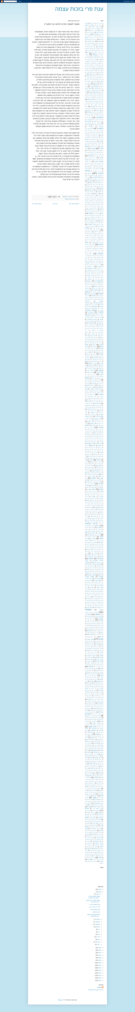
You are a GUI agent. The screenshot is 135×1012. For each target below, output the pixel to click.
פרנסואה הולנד (90, 724)
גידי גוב (101, 217)
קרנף (92, 761)
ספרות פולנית (90, 661)
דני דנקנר (91, 255)
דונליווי (93, 244)
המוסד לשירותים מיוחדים (92, 299)
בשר (102, 190)
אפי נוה (94, 125)
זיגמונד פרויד (89, 343)
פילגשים (101, 708)
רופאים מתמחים (99, 775)
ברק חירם (94, 188)
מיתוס (101, 556)
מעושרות (99, 573)
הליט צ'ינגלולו (100, 295)
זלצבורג (101, 352)
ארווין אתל (93, 130)
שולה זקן (96, 799)
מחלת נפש (92, 538)
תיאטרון (101, 846)
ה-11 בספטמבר (90, 266)
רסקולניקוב (93, 786)
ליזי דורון (97, 511)
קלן (101, 757)
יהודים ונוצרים (94, 425)
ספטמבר (97, 924)
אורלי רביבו (96, 66)
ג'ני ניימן (91, 202)
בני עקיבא (99, 168)
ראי (102, 763)
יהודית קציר (92, 429)
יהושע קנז (97, 431)
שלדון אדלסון (100, 814)
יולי (99, 929)
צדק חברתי (93, 736)
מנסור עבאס (94, 571)
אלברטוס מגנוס (98, 90)
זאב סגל (87, 339)
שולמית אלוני (89, 799)
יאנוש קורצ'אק (90, 405)
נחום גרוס (101, 623)
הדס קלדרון (89, 277)
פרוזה (101, 721)
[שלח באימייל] (56, 197)
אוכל (90, 52)
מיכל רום (101, 549)
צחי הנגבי (99, 737)
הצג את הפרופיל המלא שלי (95, 990)
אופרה (100, 57)
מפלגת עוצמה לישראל (92, 582)
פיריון (91, 710)
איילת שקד (90, 76)
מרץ (98, 939)
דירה (86, 248)
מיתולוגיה (89, 555)
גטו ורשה (101, 215)
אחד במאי (99, 70)
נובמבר (98, 919)
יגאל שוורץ (99, 409)
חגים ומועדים (97, 357)
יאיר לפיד (87, 401)
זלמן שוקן (96, 350)
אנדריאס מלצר (99, 115)
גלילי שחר (89, 220)
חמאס (87, 378)
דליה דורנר (91, 250)
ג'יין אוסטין (87, 200)
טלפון (96, 398)
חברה (101, 354)
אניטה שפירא (88, 117)
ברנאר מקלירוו (100, 186)
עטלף (95, 675)
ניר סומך (96, 630)
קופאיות (101, 752)
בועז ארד (87, 152)
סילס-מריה (99, 648)
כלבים (101, 489)
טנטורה (91, 398)
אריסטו (96, 137)
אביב (86, 23)
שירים (87, 808)
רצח (100, 790)
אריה (91, 134)
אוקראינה (101, 59)
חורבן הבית (95, 366)
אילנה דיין (87, 77)
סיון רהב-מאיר (95, 646)
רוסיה (100, 774)
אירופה (91, 85)
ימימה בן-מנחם (98, 461)
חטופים (101, 370)
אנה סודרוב (90, 115)
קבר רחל (96, 745)
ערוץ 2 (96, 695)
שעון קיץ (88, 825)
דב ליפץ (101, 233)
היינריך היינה (98, 286)
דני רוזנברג (92, 257)
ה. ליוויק (101, 268)
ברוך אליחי (99, 179)
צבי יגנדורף (89, 734)
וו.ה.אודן (94, 325)
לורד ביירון (91, 505)
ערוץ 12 (88, 694)
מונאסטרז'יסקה (92, 531)
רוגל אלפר (92, 768)
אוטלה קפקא (98, 52)
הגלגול (101, 277)
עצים (95, 692)
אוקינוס (94, 57)
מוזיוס (92, 529)
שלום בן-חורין (92, 814)
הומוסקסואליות (99, 281)
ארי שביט (95, 132)
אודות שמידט (92, 46)
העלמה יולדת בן (99, 315)
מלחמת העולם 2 (89, 562)
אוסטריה (95, 56)
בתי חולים (90, 190)
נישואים (90, 631)
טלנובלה (101, 398)
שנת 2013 (94, 825)
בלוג (98, 165)
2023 (99, 950)
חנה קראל (87, 380)
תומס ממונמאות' (89, 839)
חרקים (88, 385)
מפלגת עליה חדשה (99, 584)
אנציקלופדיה (89, 119)
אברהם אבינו (100, 32)
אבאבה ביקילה (100, 23)
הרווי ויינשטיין (93, 317)
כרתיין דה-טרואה (99, 493)
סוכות (97, 643)
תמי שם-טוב (87, 852)
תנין (86, 856)
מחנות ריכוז (89, 544)
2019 (99, 960)
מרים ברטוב (89, 602)
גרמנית (97, 230)
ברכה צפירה (95, 184)
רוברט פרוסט (100, 768)
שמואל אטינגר (97, 819)
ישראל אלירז (90, 483)
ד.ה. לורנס (96, 232)
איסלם (101, 83)
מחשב (102, 545)
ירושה (101, 478)
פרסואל (101, 728)
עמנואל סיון (91, 686)
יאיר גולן (94, 401)
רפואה (86, 786)
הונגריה (101, 283)
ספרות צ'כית (100, 663)
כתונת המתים (90, 493)
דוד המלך (96, 239)
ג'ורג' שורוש (89, 199)
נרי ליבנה (92, 636)
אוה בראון (95, 48)
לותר (86, 505)
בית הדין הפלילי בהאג (94, 159)
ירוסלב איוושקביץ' (91, 476)
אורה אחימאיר (93, 59)
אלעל (89, 104)
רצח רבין (100, 794)
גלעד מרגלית (92, 224)
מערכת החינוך (91, 575)
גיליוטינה (99, 219)
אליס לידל (97, 99)
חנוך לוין (93, 381)
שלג (94, 812)
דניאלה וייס (89, 261)
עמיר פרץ (93, 684)
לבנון (88, 500)
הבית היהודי (90, 272)
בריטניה (90, 181)
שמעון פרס (95, 823)
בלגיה (102, 165)
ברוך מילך (92, 179)
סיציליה (86, 648)
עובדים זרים (92, 672)
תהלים (88, 836)
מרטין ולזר (89, 596)
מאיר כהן (101, 516)
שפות (102, 826)
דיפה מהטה (97, 248)
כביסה (98, 487)
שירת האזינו (87, 810)
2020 (99, 957)
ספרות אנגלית (90, 657)
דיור (93, 246)
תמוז (98, 852)
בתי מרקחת (92, 191)
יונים (88, 447)
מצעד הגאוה (100, 587)
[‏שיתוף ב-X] (52, 197)
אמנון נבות (96, 112)
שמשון (88, 823)
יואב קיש (96, 433)
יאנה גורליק (97, 405)
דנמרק (102, 262)
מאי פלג (96, 514)
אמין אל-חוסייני (88, 108)
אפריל (98, 937)
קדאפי (86, 745)
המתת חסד (89, 306)
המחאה (101, 301)
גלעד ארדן (100, 224)
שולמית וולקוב (100, 801)
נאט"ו (93, 618)
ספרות (101, 655)
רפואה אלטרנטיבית (96, 788)
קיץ (102, 756)
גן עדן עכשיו (92, 226)
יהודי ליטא (89, 420)
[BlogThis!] (54, 197)
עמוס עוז (89, 683)
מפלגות (101, 576)
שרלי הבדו (93, 832)
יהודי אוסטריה (94, 412)
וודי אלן (88, 325)
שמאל (86, 817)
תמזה (93, 852)
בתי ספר (96, 193)
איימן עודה (93, 77)
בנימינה (89, 173)
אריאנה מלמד (98, 134)
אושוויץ (101, 68)
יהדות (101, 411)
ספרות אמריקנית (99, 657)
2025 (99, 892)
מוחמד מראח (100, 531)
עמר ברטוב (93, 688)
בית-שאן (89, 163)
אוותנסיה (95, 50)
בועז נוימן (99, 154)
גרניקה (91, 230)
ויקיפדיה (101, 335)
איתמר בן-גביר (95, 86)
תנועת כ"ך (96, 856)
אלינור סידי (91, 97)
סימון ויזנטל (92, 648)
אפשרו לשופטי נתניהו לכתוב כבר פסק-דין (94, 897)
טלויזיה (101, 394)
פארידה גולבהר (94, 697)
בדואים (101, 152)
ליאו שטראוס (89, 507)
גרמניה (87, 228)
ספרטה (101, 664)
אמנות (90, 112)
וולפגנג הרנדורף (90, 328)
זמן (97, 352)
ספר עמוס (94, 654)
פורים (88, 703)
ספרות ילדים (100, 659)
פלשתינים (88, 714)
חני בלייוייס (100, 383)
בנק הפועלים (92, 175)
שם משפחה (92, 817)
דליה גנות (99, 250)
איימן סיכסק (100, 77)
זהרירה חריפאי (98, 343)
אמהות (93, 106)
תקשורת (90, 859)
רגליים (97, 765)
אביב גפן (99, 25)
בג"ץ (88, 150)
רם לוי (102, 785)
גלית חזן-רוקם (95, 222)
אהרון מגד (101, 43)
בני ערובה (93, 168)
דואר (86, 233)
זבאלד (100, 341)
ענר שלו (94, 690)
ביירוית (94, 157)
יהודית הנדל (100, 429)
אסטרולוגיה (100, 121)
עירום (92, 677)
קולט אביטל (96, 748)
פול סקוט (95, 699)
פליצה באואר (98, 714)
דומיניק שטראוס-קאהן (97, 243)
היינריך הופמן (88, 284)
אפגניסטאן (101, 124)
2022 (99, 952)
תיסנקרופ (89, 848)
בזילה (97, 156)
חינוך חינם (94, 378)
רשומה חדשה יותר (74, 203)
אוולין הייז (101, 50)
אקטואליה (100, 128)
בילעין (88, 157)
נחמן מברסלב (94, 623)
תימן (88, 846)
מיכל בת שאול (96, 547)
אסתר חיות (97, 123)
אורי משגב (96, 63)
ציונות (92, 737)
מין (87, 549)
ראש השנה (92, 763)
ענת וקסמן (87, 690)
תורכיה (88, 841)
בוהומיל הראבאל (94, 152)
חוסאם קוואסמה (93, 361)
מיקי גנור (101, 551)
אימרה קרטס (90, 79)
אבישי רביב (94, 30)
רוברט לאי (89, 766)
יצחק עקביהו (92, 472)
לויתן (97, 505)
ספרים (96, 664)
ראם (99, 763)
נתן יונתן (97, 641)
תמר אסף (99, 854)
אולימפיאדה (100, 54)
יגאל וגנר (101, 407)
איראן (95, 83)
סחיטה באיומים (90, 644)
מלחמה (90, 559)
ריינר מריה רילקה (95, 781)
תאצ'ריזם (87, 834)
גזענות (90, 213)
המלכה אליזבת (93, 304)
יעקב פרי (91, 465)
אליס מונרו (90, 99)
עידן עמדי (89, 675)
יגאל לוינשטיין (94, 407)
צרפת (96, 743)
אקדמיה (91, 126)
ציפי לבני (89, 739)
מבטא (98, 520)
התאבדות (99, 323)
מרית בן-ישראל (90, 604)
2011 (99, 980)
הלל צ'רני (87, 295)
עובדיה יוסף (99, 672)
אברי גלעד (101, 34)
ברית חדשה (92, 182)
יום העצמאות (90, 443)
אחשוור (88, 72)
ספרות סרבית (90, 659)
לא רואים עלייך (93, 494)
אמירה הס (91, 110)
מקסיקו (91, 589)
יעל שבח (87, 463)
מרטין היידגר (96, 596)
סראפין (91, 664)
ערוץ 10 (94, 694)
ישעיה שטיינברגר (96, 482)
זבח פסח (95, 341)
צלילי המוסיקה (100, 741)
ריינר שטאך (87, 781)
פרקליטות (94, 728)
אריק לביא (101, 139)
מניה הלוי (101, 571)
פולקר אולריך (100, 701)
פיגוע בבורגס (92, 704)
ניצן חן (95, 629)
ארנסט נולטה (95, 146)
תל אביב (92, 850)
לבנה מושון (93, 500)
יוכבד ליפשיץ (92, 438)
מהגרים (99, 527)
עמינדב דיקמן (100, 684)
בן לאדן (101, 166)
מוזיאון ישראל (98, 529)
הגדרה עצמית (90, 275)
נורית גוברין (89, 621)
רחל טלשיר (92, 779)
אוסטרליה (87, 56)
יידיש (89, 456)
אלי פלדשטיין (91, 94)
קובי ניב (88, 746)
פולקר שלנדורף (90, 701)
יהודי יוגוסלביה (97, 420)
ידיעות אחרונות (90, 409)
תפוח (88, 857)
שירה (89, 806)
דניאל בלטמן (93, 259)
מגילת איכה (100, 522)
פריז (97, 724)
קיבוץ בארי (95, 754)
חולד (100, 361)
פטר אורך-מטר (100, 704)
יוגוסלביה (94, 434)
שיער (86, 805)
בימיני (102, 159)
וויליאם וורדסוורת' (99, 326)
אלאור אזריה (88, 88)
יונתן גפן (101, 449)
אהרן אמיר (87, 43)
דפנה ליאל (96, 262)
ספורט (88, 650)
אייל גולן (97, 75)
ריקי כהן (92, 783)
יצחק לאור (87, 471)
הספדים (90, 312)
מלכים (100, 567)
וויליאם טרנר (90, 326)
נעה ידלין (96, 632)
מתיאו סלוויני (98, 616)
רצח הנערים (95, 792)
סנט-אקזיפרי (94, 650)
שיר (101, 806)
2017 (99, 965)
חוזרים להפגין (96, 912)
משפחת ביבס (94, 612)
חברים (88, 354)
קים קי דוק (89, 754)
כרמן (88, 491)
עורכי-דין (89, 674)
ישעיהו (88, 482)
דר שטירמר (88, 263)
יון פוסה (87, 445)
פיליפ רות (89, 708)
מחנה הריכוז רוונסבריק (98, 544)
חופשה (94, 363)
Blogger (60, 1000)
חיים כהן (95, 376)
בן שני (97, 166)
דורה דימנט (87, 244)
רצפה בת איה (92, 794)
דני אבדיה (98, 255)
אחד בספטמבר (92, 70)
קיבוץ (102, 754)
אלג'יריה (91, 90)
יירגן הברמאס (93, 458)
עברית (92, 670)
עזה (102, 676)
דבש (97, 233)
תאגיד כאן (99, 834)
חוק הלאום (91, 365)
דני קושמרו (99, 257)
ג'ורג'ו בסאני (100, 200)
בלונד (93, 165)
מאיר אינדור (89, 514)
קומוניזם (101, 750)
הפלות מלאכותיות (89, 316)
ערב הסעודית (88, 692)
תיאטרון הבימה (94, 846)
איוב (95, 74)
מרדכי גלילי (92, 594)
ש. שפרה (95, 795)
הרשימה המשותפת (99, 321)
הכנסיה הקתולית (91, 294)
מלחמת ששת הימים (89, 566)
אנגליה (94, 114)
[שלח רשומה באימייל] (59, 196)
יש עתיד (91, 480)
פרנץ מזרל (100, 726)
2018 (99, 962)
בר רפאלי (87, 177)
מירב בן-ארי (93, 551)
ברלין (88, 184)
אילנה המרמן (98, 79)
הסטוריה (101, 310)
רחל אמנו (99, 779)
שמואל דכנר (89, 819)
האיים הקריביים (98, 272)
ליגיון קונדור (92, 509)
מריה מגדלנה (100, 600)
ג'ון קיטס (96, 199)
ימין (92, 462)
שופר (93, 801)
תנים (90, 855)
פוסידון (93, 703)
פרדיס (88, 719)
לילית (96, 512)
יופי (90, 452)
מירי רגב (94, 553)
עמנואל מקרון (99, 686)
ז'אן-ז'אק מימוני (88, 337)
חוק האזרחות (100, 365)
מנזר (95, 569)
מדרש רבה (92, 525)
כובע (94, 487)
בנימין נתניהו (72, 199)
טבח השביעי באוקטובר (96, 389)
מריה (88, 598)
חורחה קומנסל (88, 366)
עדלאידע (87, 670)
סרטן (102, 668)
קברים (91, 745)
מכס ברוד (100, 559)
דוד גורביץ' (90, 237)
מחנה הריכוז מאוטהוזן (91, 542)
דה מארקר (91, 233)
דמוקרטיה (100, 254)
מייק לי (96, 545)
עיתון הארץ (100, 681)
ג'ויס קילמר (92, 195)
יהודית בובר (90, 427)
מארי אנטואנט (94, 518)
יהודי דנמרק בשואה (96, 418)
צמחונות (92, 741)
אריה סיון (96, 135)
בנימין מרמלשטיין (97, 171)
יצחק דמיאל (91, 469)
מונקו (86, 531)
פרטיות (86, 721)
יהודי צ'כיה (101, 423)
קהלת (93, 746)
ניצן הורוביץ (100, 629)
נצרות (101, 637)
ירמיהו (97, 480)
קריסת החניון (93, 759)
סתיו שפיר (89, 668)
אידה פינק (100, 74)
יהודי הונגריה (87, 418)
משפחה (88, 609)
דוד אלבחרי (91, 235)
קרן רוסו (97, 761)
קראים (86, 757)
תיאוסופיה (89, 845)
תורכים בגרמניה (99, 843)
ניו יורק (88, 627)
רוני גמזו (100, 772)
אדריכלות (87, 39)
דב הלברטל (89, 231)
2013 (99, 975)
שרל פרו (100, 832)
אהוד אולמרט (90, 41)
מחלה (101, 538)
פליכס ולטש (87, 712)
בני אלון (92, 166)
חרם (93, 385)
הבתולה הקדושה (91, 273)
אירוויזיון (97, 85)
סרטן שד (95, 668)
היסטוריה (95, 290)
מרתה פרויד (100, 605)
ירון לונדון (100, 476)
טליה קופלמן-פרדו (92, 396)
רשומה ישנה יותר (36, 203)
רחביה (96, 777)
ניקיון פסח (89, 629)
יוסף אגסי (101, 451)
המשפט (96, 306)
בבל (92, 150)
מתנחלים (100, 618)
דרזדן (92, 264)
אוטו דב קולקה (88, 50)
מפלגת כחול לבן (88, 578)
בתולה (97, 190)
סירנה (100, 650)
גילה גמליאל (95, 217)
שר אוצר (98, 828)
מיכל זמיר (89, 547)
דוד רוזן (88, 240)
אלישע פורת (100, 101)
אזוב (91, 68)
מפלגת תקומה (90, 585)
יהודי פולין (91, 421)
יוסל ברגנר (89, 449)
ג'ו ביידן (99, 195)
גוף (102, 213)
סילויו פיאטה (87, 646)
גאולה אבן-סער (94, 204)
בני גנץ (87, 167)
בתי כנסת (100, 191)
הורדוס (95, 282)
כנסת (101, 491)
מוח (87, 529)
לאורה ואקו (87, 498)
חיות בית (100, 372)
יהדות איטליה (93, 410)
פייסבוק (88, 706)
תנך (100, 857)
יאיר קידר (91, 403)
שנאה (101, 825)
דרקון (88, 264)
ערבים (100, 694)
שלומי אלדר (93, 816)
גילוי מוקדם (87, 217)
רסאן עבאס (100, 786)
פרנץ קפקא (92, 727)
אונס (94, 54)
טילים (93, 392)
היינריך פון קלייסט (96, 288)
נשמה (102, 641)
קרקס (88, 761)
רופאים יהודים (89, 774)
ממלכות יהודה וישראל (92, 567)
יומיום (93, 445)
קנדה (91, 757)
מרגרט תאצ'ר (100, 593)
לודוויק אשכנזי (93, 503)
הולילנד (89, 279)
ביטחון (101, 158)
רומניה (92, 770)
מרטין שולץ (93, 598)
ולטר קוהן (96, 337)
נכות (102, 632)
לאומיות (93, 496)
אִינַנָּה (95, 81)
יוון (91, 436)
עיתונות (91, 681)
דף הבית (55, 203)
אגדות (95, 34)
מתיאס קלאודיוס (90, 616)
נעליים (91, 632)
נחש (87, 623)
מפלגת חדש (97, 578)
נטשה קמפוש (92, 625)
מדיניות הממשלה (91, 524)
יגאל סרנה (87, 407)
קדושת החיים (99, 746)
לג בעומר (101, 502)
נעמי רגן (97, 634)
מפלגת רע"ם (89, 584)
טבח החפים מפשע (89, 387)
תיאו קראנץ (89, 843)
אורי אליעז (91, 61)
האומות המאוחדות (92, 268)
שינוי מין (91, 805)
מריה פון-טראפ (92, 600)
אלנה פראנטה (97, 104)
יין (85, 456)
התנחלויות (91, 323)
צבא (97, 734)
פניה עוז (91, 715)
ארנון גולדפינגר (94, 144)
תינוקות (96, 848)
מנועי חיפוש (100, 569)
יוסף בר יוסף (93, 451)
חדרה (102, 359)
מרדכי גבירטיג (100, 594)
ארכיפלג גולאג (98, 143)
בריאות (97, 181)
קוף (87, 750)
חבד (88, 352)
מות (86, 533)
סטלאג (101, 646)
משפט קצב (88, 614)
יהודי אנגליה (93, 414)
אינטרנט (101, 81)
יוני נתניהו (93, 447)
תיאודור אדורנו (99, 845)
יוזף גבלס (101, 438)
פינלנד (96, 710)
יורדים (95, 454)
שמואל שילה (100, 821)
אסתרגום (89, 123)
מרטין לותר (100, 598)
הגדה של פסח (100, 275)
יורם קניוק (89, 454)
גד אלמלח (95, 208)
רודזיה (97, 770)
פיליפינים (101, 710)
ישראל (101, 484)
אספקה (94, 121)
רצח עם (88, 792)
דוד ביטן (96, 237)
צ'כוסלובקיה (90, 732)
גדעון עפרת (100, 211)
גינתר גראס (91, 219)
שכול (100, 812)
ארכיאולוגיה (93, 139)
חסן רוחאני (87, 383)
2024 (99, 947)
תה (93, 835)
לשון (92, 512)
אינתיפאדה (89, 81)
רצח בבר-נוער (92, 790)
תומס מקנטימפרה (97, 841)
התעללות (101, 325)
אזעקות (86, 68)
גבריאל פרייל (90, 206)
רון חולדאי (87, 770)
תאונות (93, 834)
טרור (89, 400)
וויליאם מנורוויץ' (99, 328)
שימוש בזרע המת (99, 805)
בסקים (86, 175)
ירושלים (93, 478)
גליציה (102, 222)
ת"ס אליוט (87, 832)
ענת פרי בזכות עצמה (79, 9)
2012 (99, 978)
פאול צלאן (89, 695)
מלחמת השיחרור (96, 564)
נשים (101, 639)
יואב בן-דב (91, 431)
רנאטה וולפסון (90, 785)
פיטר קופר (95, 706)
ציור (98, 739)
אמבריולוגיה (100, 106)
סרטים (91, 666)
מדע (98, 525)
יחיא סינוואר (95, 456)
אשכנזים (93, 148)
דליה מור (94, 252)
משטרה (101, 610)
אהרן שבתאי (90, 45)
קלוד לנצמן (97, 755)
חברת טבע (101, 356)
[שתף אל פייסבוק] (50, 197)
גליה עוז (94, 220)
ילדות (86, 458)
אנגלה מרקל (100, 114)
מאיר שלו (93, 516)
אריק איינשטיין (90, 137)
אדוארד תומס (93, 36)
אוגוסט (98, 927)
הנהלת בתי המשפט (98, 308)
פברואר (97, 942)
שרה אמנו (92, 828)
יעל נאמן (92, 463)
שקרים (87, 827)
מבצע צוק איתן (91, 520)
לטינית (96, 507)
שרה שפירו (94, 830)
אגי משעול (100, 36)
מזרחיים (90, 535)
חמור (99, 380)
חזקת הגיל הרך (91, 368)
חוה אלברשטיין (95, 359)
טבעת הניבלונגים (96, 390)
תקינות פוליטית (99, 859)
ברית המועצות (100, 182)
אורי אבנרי (97, 61)
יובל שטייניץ (100, 434)
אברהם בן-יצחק (90, 32)
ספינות (101, 652)
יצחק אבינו (89, 467)
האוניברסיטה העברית (98, 270)
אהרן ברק (98, 45)
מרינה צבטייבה (99, 604)
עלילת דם (96, 683)
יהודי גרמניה (88, 416)
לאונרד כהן (94, 498)
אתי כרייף (97, 150)
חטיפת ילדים (90, 370)
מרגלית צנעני (89, 591)
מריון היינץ (96, 602)
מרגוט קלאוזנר (97, 591)
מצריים (92, 587)
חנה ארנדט (93, 380)
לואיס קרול (87, 502)
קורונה (95, 752)
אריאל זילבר (87, 132)
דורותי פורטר (99, 246)
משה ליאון (97, 607)
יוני (99, 932)
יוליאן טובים (93, 440)
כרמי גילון (94, 491)
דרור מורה (98, 264)
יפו (97, 467)
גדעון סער (89, 210)
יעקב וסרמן (99, 465)
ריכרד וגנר (99, 783)
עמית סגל (87, 684)
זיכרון (101, 345)
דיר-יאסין (91, 248)
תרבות (101, 861)
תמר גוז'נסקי (92, 854)
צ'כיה (102, 734)
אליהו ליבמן (89, 95)
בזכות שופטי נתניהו (95, 904)
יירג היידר (100, 458)
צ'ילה (97, 732)
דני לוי (86, 255)
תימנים (101, 848)
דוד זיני (101, 240)
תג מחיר (99, 835)
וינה (93, 332)
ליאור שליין (100, 509)
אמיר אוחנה (99, 110)
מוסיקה (99, 533)
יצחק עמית (99, 472)
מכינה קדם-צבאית (92, 556)
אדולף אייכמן (95, 37)
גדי (89, 208)
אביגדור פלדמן (95, 27)
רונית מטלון (87, 772)
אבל (89, 30)
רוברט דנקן (95, 766)
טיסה (88, 392)
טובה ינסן (89, 390)
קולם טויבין (89, 748)
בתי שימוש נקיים (88, 193)
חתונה (96, 387)
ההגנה (102, 279)
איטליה (90, 74)
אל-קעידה (96, 88)
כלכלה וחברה (91, 489)
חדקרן (88, 357)
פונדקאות (100, 703)
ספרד (88, 654)
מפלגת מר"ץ (98, 580)
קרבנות (99, 759)
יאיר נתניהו (97, 403)
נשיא (88, 636)
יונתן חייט (95, 449)
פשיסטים (93, 730)
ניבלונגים (94, 627)
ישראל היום (93, 485)
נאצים (101, 620)
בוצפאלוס (92, 154)
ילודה (91, 460)
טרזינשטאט (100, 401)
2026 (99, 889)
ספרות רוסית (90, 663)
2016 (99, 968)
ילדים (98, 460)
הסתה (89, 314)
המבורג (92, 297)
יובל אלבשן (89, 432)
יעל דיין (98, 463)
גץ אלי (95, 228)
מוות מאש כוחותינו (89, 527)
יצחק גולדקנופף (100, 469)
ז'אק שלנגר (93, 339)
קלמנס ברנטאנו (89, 756)
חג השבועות (87, 356)
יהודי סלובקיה (100, 421)
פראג (97, 719)
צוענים (86, 736)
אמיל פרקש (96, 108)
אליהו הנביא (96, 95)
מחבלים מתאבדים (91, 536)
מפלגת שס (100, 585)
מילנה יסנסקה (94, 549)
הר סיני (99, 317)
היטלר (102, 284)
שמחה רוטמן (93, 821)
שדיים (100, 797)
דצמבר (98, 894)
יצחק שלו (96, 474)
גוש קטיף (97, 213)
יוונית (88, 436)
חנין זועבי (94, 383)
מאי (98, 934)
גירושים (101, 221)
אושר (96, 68)
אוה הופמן (89, 48)
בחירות (91, 156)
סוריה (97, 645)
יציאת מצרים (89, 474)
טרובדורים (96, 400)
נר (96, 636)
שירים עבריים (95, 810)
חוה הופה (87, 359)
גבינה (88, 204)
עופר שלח (95, 673)
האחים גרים (88, 270)
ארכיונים (94, 141)
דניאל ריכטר (95, 261)
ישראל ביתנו (100, 485)
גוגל (95, 211)
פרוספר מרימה (93, 721)
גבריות (101, 208)
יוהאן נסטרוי (87, 434)
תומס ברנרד (99, 837)
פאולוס (101, 697)
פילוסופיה (95, 708)
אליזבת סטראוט (99, 97)
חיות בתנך (90, 372)
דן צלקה (91, 253)
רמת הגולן (96, 785)
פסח (86, 716)
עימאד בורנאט (100, 677)
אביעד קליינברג (93, 28)
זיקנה (94, 345)
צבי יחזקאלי (100, 736)
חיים (101, 374)
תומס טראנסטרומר (99, 839)
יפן (94, 467)
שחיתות (96, 803)
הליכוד (94, 295)
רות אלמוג (91, 776)
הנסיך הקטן (89, 308)
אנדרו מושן (89, 114)
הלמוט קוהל (99, 297)
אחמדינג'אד (94, 72)
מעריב (93, 573)
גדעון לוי (95, 209)
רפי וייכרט (87, 788)
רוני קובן (94, 772)
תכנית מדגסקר (100, 850)
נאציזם (88, 618)
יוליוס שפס (94, 442)
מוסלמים (92, 533)
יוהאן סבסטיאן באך (97, 436)
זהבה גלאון (88, 341)
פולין (89, 699)
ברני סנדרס (91, 186)
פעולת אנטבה (91, 717)
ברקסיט (88, 188)
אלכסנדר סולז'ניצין (94, 103)
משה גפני (93, 605)
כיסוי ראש (89, 487)
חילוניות (88, 376)
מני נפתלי (89, 569)
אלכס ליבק (93, 101)
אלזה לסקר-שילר (94, 92)
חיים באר (92, 374)
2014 (99, 973)
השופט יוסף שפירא (89, 321)
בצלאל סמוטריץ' (97, 177)
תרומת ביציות (93, 861)
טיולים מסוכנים (100, 392)
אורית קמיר (100, 65)
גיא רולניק (94, 215)
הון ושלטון (89, 281)
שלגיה (88, 812)
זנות (92, 352)
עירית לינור (95, 679)
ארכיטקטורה (87, 141)
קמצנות (96, 757)
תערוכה (93, 857)
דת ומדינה (100, 266)
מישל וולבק (95, 555)
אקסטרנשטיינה (90, 128)
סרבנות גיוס (98, 666)
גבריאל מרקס (100, 206)
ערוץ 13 (101, 695)
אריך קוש (91, 135)
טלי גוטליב (92, 394)
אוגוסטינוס (100, 47)
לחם (101, 507)
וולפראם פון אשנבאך (97, 330)
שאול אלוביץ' (88, 795)
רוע (95, 774)
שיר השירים (95, 806)
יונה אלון (100, 447)
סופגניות (91, 643)
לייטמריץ (91, 511)
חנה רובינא (99, 381)
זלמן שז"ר (89, 350)
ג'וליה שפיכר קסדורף (94, 197)
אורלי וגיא (94, 65)
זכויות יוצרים (93, 346)
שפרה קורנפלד (94, 826)
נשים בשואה (90, 639)
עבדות (102, 670)
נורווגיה (96, 621)
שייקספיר (89, 803)
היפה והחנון (87, 290)
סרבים (86, 664)
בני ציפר (87, 168)
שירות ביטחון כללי (98, 808)
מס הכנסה (87, 571)
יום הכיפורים (98, 443)
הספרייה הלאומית (98, 314)
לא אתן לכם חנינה (95, 909)
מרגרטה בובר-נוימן (91, 593)
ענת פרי (99, 987)
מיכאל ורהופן (90, 545)
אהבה (99, 41)
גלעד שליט (100, 226)
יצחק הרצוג (95, 471)
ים (85, 460)
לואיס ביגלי (94, 502)
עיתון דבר (89, 679)
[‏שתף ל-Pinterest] (49, 197)
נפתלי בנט (90, 634)
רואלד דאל (91, 765)
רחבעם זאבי (87, 777)
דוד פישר (95, 240)
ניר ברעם (101, 630)
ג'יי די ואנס (93, 200)
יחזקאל (101, 456)
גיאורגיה (88, 215)
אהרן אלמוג (94, 43)
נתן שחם (91, 641)
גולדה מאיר (89, 211)
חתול (102, 387)
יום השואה (100, 445)
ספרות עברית (99, 661)
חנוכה (88, 381)
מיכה (102, 547)
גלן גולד (88, 222)
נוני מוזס (92, 620)
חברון (94, 354)
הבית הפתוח (100, 273)
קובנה (102, 748)
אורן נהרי (89, 66)
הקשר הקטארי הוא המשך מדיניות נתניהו (93, 901)
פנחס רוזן (98, 715)
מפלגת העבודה (89, 576)
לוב (100, 503)
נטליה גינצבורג (100, 625)
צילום (94, 739)
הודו (96, 279)
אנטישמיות (99, 117)
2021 (99, 955)
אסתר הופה (88, 121)
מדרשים (86, 525)
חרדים (99, 385)
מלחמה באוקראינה (98, 560)
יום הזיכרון (87, 442)
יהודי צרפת (93, 423)
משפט (66, 199)
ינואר (98, 944)
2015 (99, 970)
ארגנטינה (101, 130)
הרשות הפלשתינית (92, 319)
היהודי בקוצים (90, 282)
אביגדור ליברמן (89, 25)
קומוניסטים (94, 750)
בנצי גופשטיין (100, 175)
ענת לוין (100, 692)
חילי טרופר (101, 378)
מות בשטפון (97, 535)
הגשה (96, 277)
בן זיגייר (88, 165)
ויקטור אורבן (91, 334)
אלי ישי (97, 94)
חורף (100, 368)
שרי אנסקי (87, 830)
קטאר (88, 752)
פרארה (92, 719)
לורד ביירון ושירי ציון (94, 907)
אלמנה (86, 103)
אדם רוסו (94, 39)
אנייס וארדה (98, 119)
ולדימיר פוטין (93, 335)
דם (88, 252)
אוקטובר (97, 922)
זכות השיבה (93, 348)
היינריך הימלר (88, 286)
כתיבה (101, 494)
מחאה (101, 536)
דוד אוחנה (99, 235)
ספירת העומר (93, 652)
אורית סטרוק (89, 63)
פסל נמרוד (98, 717)
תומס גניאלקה (90, 837)
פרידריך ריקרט (97, 723)
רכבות (88, 783)
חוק (89, 363)
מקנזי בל (97, 589)
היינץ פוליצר (96, 284)
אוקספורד (89, 57)
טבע (86, 389)
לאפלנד (100, 500)
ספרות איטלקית (91, 655)
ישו (86, 480)
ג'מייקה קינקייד (98, 202)
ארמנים (91, 143)
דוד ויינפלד (89, 239)
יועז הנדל (95, 452)
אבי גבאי (92, 23)
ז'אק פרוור (99, 339)
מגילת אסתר (93, 522)
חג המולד (94, 356)
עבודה (97, 670)
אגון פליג (88, 34)
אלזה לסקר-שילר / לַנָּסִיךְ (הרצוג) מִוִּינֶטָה (93, 915)
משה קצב (89, 607)
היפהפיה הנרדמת (97, 292)
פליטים (94, 712)
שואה (94, 798)
